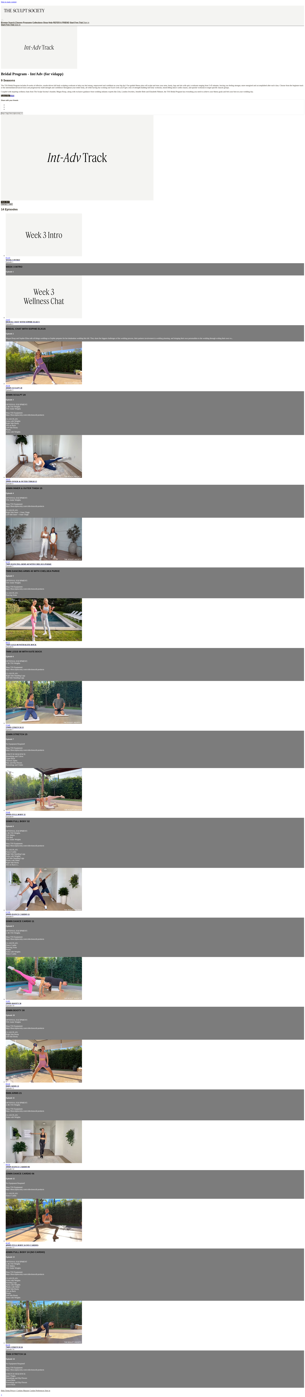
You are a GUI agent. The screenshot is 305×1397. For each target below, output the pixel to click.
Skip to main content (8, 2)
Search (11, 23)
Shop (45, 23)
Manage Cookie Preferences (34, 1391)
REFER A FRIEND (61, 23)
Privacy (13, 1391)
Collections (37, 23)
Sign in (86, 23)
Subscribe (5, 96)
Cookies (19, 1391)
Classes (19, 23)
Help (50, 23)
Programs (27, 23)
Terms (7, 1391)
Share (12, 96)
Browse (4, 23)
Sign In (17, 25)
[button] (2, 20)
